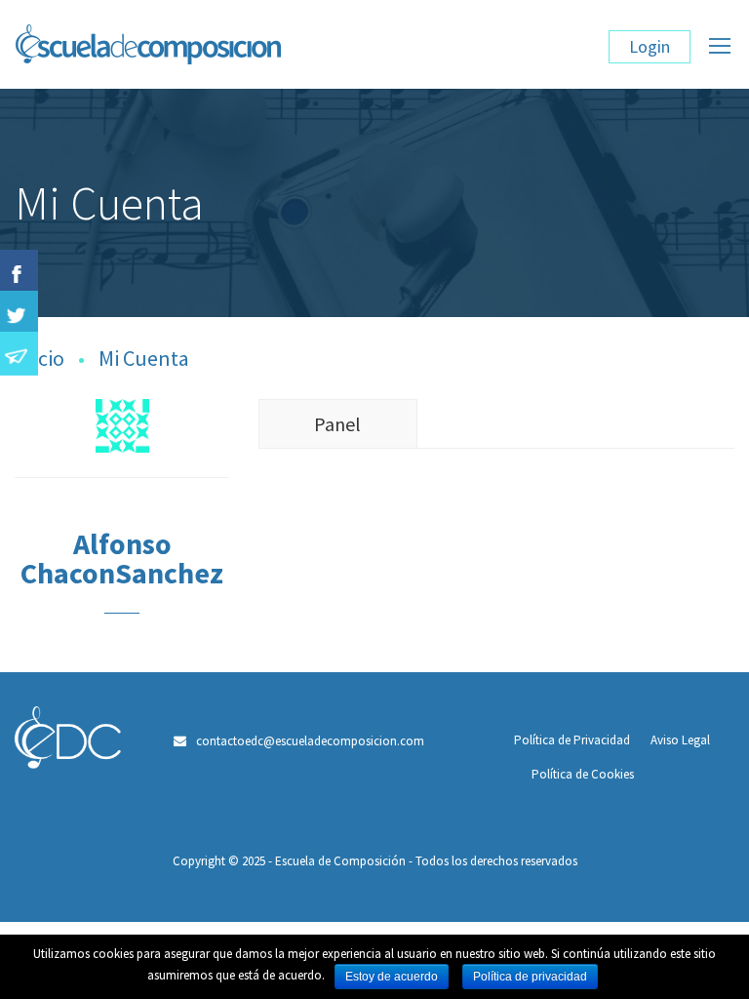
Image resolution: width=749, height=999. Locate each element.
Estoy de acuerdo (391, 976)
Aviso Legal (680, 740)
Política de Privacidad (572, 740)
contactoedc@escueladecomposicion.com (310, 741)
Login (649, 46)
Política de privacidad (530, 976)
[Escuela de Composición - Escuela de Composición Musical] (252, 54)
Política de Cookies (583, 774)
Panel (337, 424)
